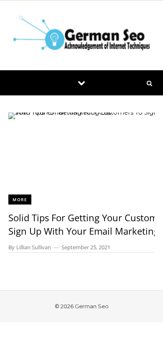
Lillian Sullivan (33, 247)
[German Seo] (81, 35)
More (20, 199)
